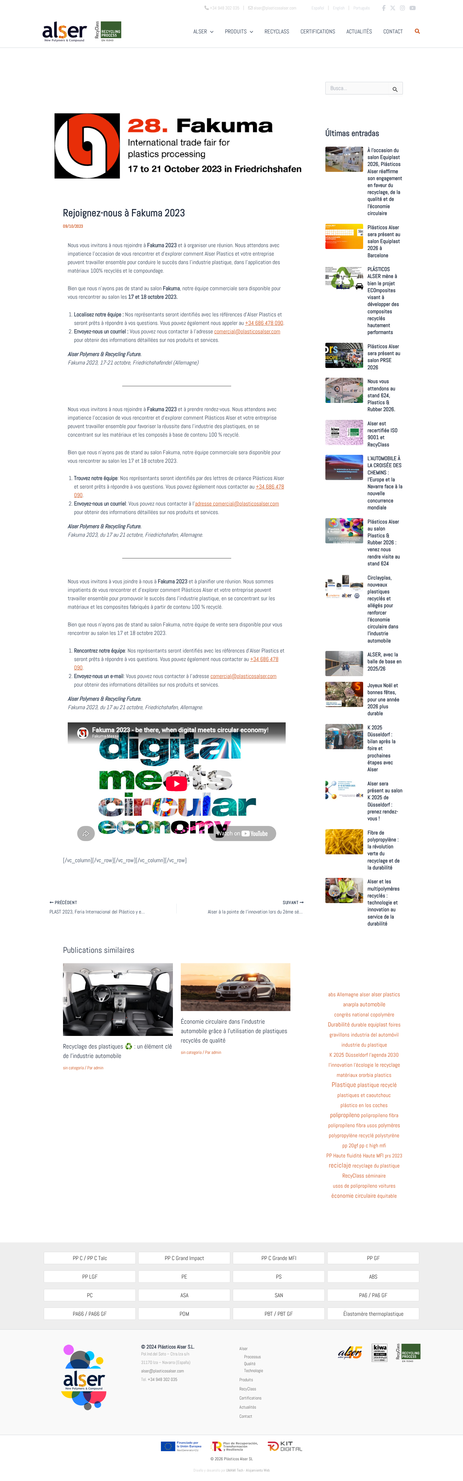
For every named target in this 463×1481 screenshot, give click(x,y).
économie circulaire (353, 1195)
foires (395, 1024)
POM (184, 1313)
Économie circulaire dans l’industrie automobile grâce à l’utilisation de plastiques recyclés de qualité (234, 1030)
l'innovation (340, 1064)
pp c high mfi (372, 1145)
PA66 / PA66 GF (90, 1313)
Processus (252, 1356)
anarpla (350, 1004)
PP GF (373, 1258)
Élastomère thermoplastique (373, 1313)
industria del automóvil (375, 1034)
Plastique (344, 1084)
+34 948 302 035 (162, 1379)
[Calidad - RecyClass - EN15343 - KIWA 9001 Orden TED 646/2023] (379, 1352)
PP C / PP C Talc (90, 1258)
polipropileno (345, 1115)
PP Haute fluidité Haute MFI (355, 1155)
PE (184, 1276)
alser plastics (385, 994)
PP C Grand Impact (184, 1258)
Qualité (249, 1363)
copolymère (382, 1014)
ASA (184, 1295)
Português (361, 8)
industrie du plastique (364, 1044)
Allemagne (347, 994)
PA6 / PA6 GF (373, 1295)
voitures (387, 1185)
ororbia (366, 1075)
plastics (383, 1075)
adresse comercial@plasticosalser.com (237, 503)
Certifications (250, 1398)
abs (332, 994)
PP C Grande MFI (278, 1258)
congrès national (351, 1014)
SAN (279, 1295)
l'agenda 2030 (384, 1054)
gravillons (339, 1034)
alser (365, 994)
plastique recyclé (377, 1085)
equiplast (377, 1024)
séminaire (375, 1175)
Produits (246, 1379)
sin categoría (73, 1068)
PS (279, 1276)
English (339, 8)
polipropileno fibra (379, 1115)
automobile (373, 1004)
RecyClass (353, 1175)
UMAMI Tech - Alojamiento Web (248, 1470)
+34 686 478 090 (264, 322)
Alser (243, 1348)
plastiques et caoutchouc (364, 1095)
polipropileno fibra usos (352, 1125)
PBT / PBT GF (279, 1313)
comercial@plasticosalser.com (247, 331)
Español (318, 8)
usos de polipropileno (355, 1185)
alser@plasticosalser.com (162, 1371)
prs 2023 (393, 1155)
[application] (210, 31)
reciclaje (340, 1165)
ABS (373, 1276)
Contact (245, 1416)
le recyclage (387, 1064)
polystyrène (387, 1135)
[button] (417, 32)
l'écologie (364, 1064)
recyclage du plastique (376, 1165)
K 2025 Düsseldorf (348, 1054)
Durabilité (339, 1024)
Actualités (247, 1407)
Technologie (253, 1370)
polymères (389, 1125)
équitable (387, 1195)
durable (359, 1024)
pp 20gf (350, 1145)
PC (90, 1295)
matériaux (347, 1075)
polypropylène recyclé (351, 1135)
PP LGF (90, 1276)
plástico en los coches (364, 1105)
